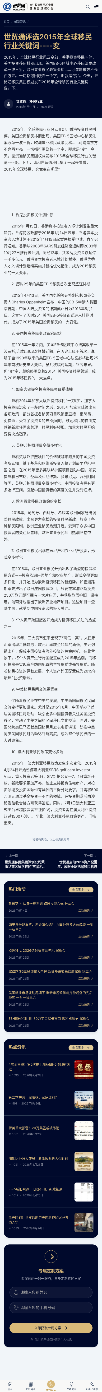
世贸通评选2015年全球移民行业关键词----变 (48, 41)
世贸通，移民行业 (29, 101)
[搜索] (87, 6)
